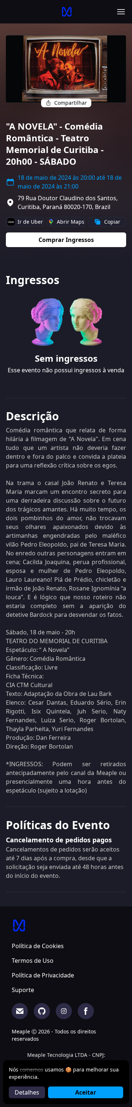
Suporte (23, 990)
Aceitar (85, 1092)
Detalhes (27, 1092)
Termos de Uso (33, 961)
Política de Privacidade (43, 975)
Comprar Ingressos (66, 240)
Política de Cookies (38, 946)
